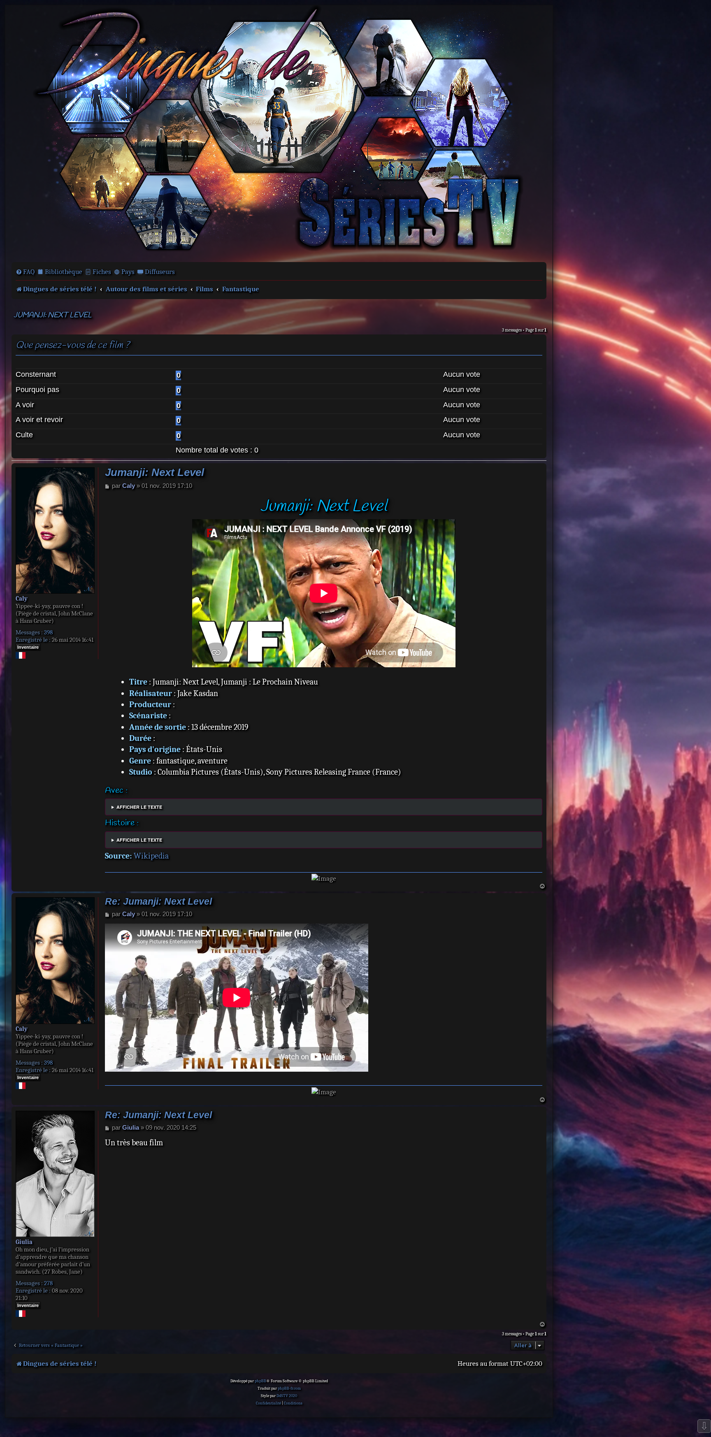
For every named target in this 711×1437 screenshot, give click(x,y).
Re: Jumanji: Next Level (158, 901)
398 (48, 632)
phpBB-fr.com (289, 1388)
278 (48, 1283)
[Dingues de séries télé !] (279, 132)
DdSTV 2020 (286, 1395)
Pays (128, 272)
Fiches (102, 272)
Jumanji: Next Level (53, 315)
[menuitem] (25, 272)
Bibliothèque (63, 272)
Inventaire (28, 647)
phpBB (260, 1381)
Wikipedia (151, 856)
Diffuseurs (160, 272)
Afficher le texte (139, 807)
